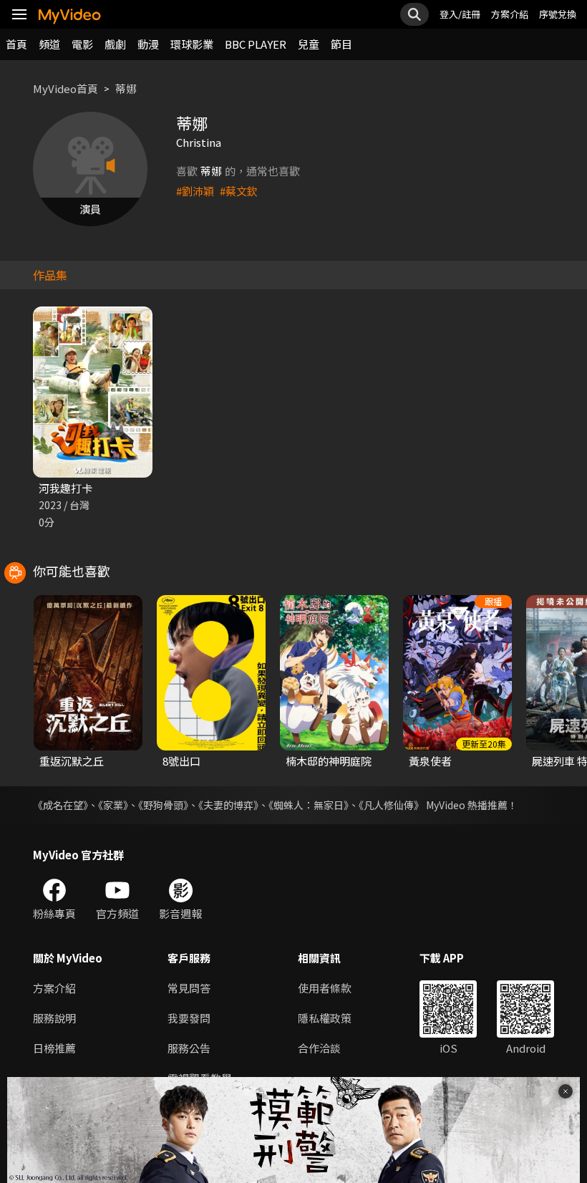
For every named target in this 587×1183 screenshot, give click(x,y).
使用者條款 (324, 987)
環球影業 (191, 44)
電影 (82, 44)
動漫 (148, 44)
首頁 (16, 44)
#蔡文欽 (239, 190)
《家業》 (113, 805)
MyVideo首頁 (65, 88)
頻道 (49, 44)
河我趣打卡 (65, 488)
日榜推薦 (54, 1048)
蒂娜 (126, 88)
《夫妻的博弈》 (228, 805)
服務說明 (54, 1017)
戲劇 (115, 44)
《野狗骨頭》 (163, 805)
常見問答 (189, 987)
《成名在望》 (60, 805)
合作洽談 (319, 1048)
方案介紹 (509, 14)
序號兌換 (557, 14)
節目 (341, 44)
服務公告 (189, 1048)
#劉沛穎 (195, 190)
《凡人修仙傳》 (391, 805)
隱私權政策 (324, 1017)
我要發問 (189, 1017)
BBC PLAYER (255, 44)
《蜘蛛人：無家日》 (308, 805)
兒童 (308, 44)
